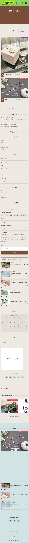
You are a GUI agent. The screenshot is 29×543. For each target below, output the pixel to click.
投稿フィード (3, 192)
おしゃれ (4, 234)
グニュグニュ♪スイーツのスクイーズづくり (9, 122)
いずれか (9, 241)
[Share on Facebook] (10, 3)
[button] (26, 3)
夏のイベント (3, 172)
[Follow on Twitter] (13, 3)
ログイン (2, 190)
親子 (2, 215)
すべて (3, 241)
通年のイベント (4, 158)
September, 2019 (4, 147)
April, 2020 (3, 142)
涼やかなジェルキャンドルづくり (17, 292)
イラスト (25, 237)
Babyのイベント (4, 181)
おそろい (10, 234)
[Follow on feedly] (19, 3)
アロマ (11, 237)
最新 (11, 215)
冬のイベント (3, 175)
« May (2, 333)
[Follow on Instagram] (18, 377)
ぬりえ (22, 234)
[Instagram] (16, 3)
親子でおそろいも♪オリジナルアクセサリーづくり (16, 100)
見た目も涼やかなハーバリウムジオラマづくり (10, 126)
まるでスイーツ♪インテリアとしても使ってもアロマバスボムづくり (14, 119)
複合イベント (16, 215)
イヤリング (17, 237)
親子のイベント (4, 162)
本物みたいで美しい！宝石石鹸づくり (8, 124)
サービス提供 (3, 178)
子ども (6, 215)
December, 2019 (4, 145)
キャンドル (24, 239)
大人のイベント (4, 168)
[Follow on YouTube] (14, 377)
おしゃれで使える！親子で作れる (13, 74)
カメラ (17, 239)
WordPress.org (4, 197)
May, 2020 (3, 140)
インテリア (4, 239)
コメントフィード (4, 195)
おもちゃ (16, 234)
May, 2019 (3, 149)
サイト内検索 (23, 215)
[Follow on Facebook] (6, 377)
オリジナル (11, 239)
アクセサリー (5, 237)
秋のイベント (3, 165)
